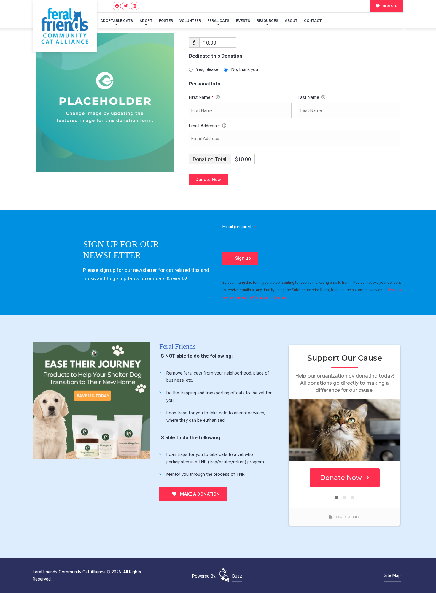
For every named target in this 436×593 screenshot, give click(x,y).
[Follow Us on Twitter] (126, 6)
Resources (267, 20)
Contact (313, 20)
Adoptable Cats (116, 20)
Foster (166, 20)
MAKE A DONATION (199, 494)
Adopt (145, 20)
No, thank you (244, 69)
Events (243, 20)
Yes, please (207, 69)
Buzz (237, 576)
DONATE (389, 6)
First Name (201, 97)
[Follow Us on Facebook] (117, 6)
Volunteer (190, 20)
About (291, 20)
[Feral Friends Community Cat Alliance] (64, 26)
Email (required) (239, 226)
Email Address (204, 126)
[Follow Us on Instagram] (135, 6)
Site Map (392, 575)
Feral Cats (218, 20)
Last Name (309, 97)
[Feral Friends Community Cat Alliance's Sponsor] (91, 400)
